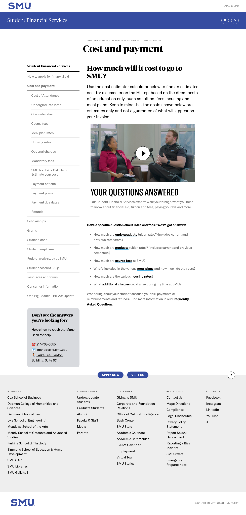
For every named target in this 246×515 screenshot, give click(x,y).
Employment (126, 451)
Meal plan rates (42, 133)
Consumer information (43, 286)
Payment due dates (45, 202)
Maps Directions (178, 403)
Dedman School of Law (23, 414)
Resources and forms (42, 277)
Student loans (37, 240)
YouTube (212, 416)
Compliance (175, 409)
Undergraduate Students (88, 399)
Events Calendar (128, 445)
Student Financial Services (37, 20)
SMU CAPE (15, 460)
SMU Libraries (17, 466)
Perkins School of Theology (26, 443)
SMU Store (124, 426)
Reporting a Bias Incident (178, 445)
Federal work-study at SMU (47, 258)
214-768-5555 (46, 344)
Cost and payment (41, 86)
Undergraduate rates (46, 105)
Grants (32, 230)
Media (81, 426)
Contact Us (175, 397)
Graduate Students (90, 408)
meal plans (145, 268)
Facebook (213, 397)
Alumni (82, 414)
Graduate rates (42, 114)
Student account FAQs (43, 268)
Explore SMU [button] (231, 6)
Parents (82, 433)
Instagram (213, 403)
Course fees (40, 123)
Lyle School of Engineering (26, 420)
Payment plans (42, 193)
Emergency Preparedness (177, 462)
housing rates (142, 276)
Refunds (37, 212)
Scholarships (36, 221)
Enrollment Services (97, 40)
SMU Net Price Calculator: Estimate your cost (49, 172)
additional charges (116, 284)
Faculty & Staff (87, 420)
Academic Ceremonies (133, 439)
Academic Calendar (131, 433)
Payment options (43, 184)
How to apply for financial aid (48, 76)
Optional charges (43, 151)
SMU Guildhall (17, 472)
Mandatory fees (42, 161)
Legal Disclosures (179, 416)
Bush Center (126, 420)
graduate (122, 247)
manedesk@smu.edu (52, 349)
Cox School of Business (24, 397)
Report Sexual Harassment (177, 435)
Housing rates (41, 142)
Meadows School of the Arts (27, 426)
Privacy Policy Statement (176, 424)
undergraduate (126, 234)
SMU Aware (175, 454)
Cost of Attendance (45, 95)
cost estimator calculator (125, 86)
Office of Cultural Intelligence (137, 414)
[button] (231, 375)
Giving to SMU (127, 397)
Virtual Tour (125, 457)
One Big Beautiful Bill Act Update (50, 296)
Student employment (42, 249)
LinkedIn (212, 409)
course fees (123, 261)
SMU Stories (126, 463)
